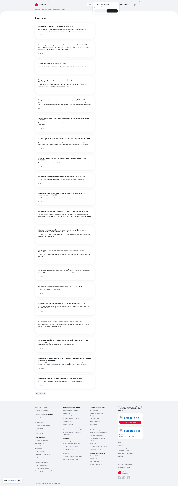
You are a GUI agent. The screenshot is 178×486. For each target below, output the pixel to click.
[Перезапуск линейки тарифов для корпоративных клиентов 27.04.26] (65, 326)
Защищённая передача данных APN (72, 456)
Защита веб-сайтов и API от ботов (72, 444)
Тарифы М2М (93, 459)
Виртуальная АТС (39, 443)
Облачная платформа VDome (70, 459)
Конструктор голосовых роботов (98, 432)
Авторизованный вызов (96, 427)
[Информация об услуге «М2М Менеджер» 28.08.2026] (65, 31)
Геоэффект (93, 416)
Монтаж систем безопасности (70, 416)
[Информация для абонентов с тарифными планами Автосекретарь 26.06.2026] (65, 216)
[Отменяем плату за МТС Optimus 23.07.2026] (65, 67)
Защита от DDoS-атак (68, 449)
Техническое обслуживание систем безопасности (72, 433)
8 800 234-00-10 (127, 1)
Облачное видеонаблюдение (70, 410)
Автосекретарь (94, 410)
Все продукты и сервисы (41, 407)
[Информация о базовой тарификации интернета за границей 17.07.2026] (65, 104)
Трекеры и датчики (95, 461)
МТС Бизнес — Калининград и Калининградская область (47, 9)
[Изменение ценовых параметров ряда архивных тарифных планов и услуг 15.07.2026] (65, 162)
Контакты (120, 445)
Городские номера (40, 457)
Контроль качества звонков (97, 438)
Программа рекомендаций (125, 464)
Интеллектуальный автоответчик (44, 460)
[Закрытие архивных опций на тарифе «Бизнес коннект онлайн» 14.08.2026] (65, 49)
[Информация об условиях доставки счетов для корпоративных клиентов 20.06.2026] (65, 255)
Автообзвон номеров (95, 430)
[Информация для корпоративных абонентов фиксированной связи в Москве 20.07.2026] (65, 85)
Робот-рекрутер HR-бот (96, 435)
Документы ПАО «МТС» (124, 451)
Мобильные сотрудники (96, 413)
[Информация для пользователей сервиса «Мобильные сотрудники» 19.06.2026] (65, 273)
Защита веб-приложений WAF (70, 446)
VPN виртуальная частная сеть (43, 431)
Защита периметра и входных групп (72, 427)
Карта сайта (121, 456)
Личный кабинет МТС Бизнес (126, 436)
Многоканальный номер (41, 462)
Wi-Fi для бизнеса (39, 422)
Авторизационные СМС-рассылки (99, 446)
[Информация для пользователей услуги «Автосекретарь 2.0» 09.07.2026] (65, 180)
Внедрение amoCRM (95, 449)
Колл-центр (93, 444)
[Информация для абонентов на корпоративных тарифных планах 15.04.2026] (65, 344)
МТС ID (92, 441)
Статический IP (39, 434)
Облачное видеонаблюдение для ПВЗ (72, 430)
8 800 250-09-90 (132, 431)
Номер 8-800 (38, 446)
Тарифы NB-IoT (94, 456)
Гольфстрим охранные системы (71, 419)
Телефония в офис (39, 451)
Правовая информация (124, 467)
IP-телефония (38, 449)
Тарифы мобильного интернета (43, 425)
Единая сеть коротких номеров (43, 454)
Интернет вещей (39, 428)
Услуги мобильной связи (41, 410)
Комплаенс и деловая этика (125, 459)
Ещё (51, 1)
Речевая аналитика (95, 421)
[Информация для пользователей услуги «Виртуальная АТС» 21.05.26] (65, 290)
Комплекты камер (67, 421)
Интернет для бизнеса (41, 417)
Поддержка (122, 434)
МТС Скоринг (93, 424)
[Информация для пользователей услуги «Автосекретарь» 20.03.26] (65, 382)
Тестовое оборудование (96, 464)
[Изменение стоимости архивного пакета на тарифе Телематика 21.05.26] (65, 307)
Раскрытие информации (124, 448)
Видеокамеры (66, 413)
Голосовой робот (94, 419)
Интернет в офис (39, 420)
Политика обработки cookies (125, 453)
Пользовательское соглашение (126, 462)
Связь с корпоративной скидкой (43, 471)
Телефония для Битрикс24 (42, 468)
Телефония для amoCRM (41, 465)
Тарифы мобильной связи (41, 440)
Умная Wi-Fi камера (68, 424)
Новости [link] (63, 9)
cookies (14, 480)
